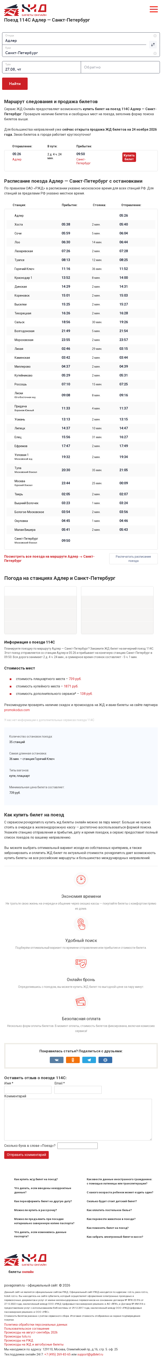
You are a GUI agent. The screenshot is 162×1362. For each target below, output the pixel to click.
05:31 (123, 375)
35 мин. (97, 470)
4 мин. (96, 408)
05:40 (123, 224)
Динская (21, 286)
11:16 (66, 269)
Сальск (19, 322)
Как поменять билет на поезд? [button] (108, 1227)
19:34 (123, 457)
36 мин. (97, 269)
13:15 (123, 419)
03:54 (66, 512)
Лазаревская (24, 251)
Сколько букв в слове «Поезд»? (29, 1146)
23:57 (123, 340)
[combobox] (81, 38)
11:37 (123, 408)
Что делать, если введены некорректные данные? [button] (42, 1190)
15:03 (123, 295)
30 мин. (97, 322)
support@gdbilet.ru (90, 1354)
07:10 (66, 384)
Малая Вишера (25, 529)
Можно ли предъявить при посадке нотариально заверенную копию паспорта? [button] (44, 1221)
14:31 (123, 286)
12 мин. (97, 260)
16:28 (123, 313)
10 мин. (97, 428)
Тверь (19, 494)
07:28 (123, 251)
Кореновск (22, 295)
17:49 (123, 446)
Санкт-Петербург (26, 540)
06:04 (123, 233)
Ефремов (21, 446)
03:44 (123, 357)
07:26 (66, 251)
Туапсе (19, 260)
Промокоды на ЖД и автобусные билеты (33, 1344)
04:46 (123, 521)
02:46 (66, 348)
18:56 (66, 322)
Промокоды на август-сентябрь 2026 (31, 1332)
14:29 (66, 286)
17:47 (66, 446)
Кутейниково (23, 375)
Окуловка (21, 521)
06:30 (66, 242)
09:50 (66, 540)
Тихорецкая (23, 313)
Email (59, 1083)
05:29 (66, 375)
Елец (18, 437)
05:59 (66, 233)
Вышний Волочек (26, 503)
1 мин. (96, 503)
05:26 (123, 215)
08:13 (66, 260)
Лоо (17, 242)
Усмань (20, 419)
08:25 (123, 260)
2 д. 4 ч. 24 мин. (54, 156)
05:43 (123, 529)
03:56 (123, 512)
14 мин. (97, 242)
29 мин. (97, 348)
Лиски (25, 395)
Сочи (18, 233)
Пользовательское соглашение (26, 1329)
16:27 (123, 437)
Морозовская (24, 340)
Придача (24, 408)
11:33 (66, 408)
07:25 (123, 384)
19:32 (66, 457)
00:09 (123, 483)
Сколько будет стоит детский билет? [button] (112, 1201)
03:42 (66, 357)
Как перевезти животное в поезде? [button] (111, 1219)
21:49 (66, 331)
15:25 (66, 304)
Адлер (17, 159)
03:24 (123, 503)
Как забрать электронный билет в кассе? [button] (115, 1236)
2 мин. (96, 224)
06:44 (123, 242)
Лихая (19, 348)
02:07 (123, 494)
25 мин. (97, 483)
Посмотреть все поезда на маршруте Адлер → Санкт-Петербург (49, 558)
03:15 (123, 348)
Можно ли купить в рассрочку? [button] (35, 1210)
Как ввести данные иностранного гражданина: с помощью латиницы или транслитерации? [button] (119, 1181)
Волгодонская (24, 331)
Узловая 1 (23, 456)
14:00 (123, 277)
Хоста (19, 224)
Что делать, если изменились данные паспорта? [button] (40, 1234)
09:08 (66, 395)
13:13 (66, 419)
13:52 (66, 277)
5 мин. (96, 233)
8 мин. (96, 277)
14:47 (123, 428)
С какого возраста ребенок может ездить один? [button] (120, 1192)
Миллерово (23, 366)
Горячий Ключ (24, 269)
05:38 (66, 224)
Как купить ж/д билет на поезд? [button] (36, 1179)
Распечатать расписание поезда (133, 559)
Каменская (22, 357)
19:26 (123, 322)
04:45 (66, 521)
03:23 (66, 503)
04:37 (66, 366)
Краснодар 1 (23, 277)
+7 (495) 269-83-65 (57, 1354)
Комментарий (15, 1096)
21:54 (123, 331)
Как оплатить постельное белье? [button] (109, 1210)
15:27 (123, 304)
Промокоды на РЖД (18, 1340)
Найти (15, 84)
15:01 (66, 295)
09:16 (123, 395)
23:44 (66, 483)
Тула (26, 470)
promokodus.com (17, 710)
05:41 (66, 529)
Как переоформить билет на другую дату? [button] (43, 1201)
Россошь (21, 384)
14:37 (66, 428)
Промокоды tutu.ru (17, 1336)
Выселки (21, 304)
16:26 (66, 313)
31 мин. (97, 437)
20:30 (66, 470)
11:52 (123, 269)
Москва (23, 483)
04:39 (123, 366)
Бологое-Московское (29, 512)
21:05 (123, 470)
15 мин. (97, 384)
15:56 (66, 437)
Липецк (20, 428)
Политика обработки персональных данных (35, 1324)
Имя (8, 1083)
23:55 (66, 340)
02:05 (66, 494)
